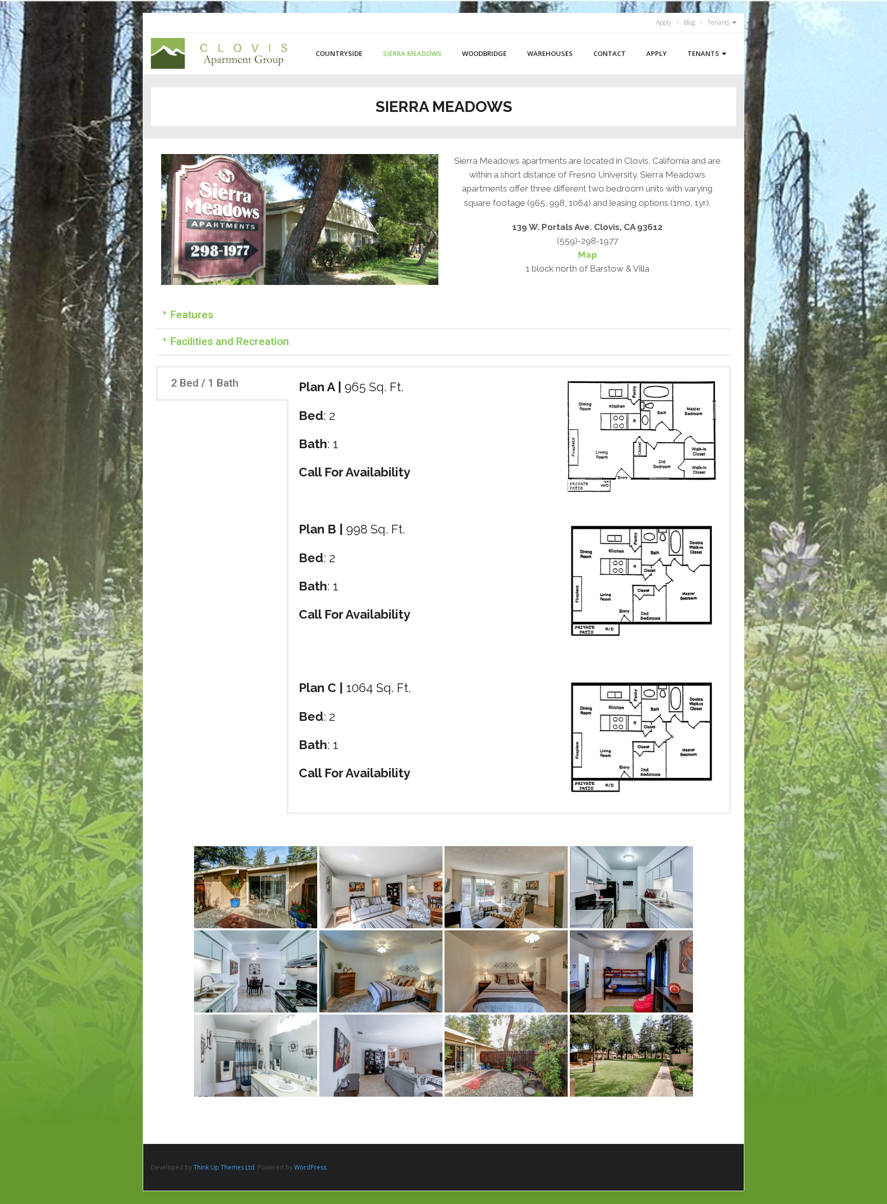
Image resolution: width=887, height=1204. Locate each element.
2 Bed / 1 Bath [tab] (205, 383)
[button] (443, 315)
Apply (663, 22)
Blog (689, 22)
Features (192, 315)
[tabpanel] (508, 590)
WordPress (310, 1167)
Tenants (718, 22)
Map (587, 255)
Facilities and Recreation (229, 341)
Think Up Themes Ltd (224, 1167)
